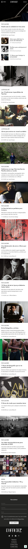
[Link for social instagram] (15, 536)
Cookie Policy (14, 546)
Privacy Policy (21, 519)
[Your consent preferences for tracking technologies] (25, 546)
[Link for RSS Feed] (18, 536)
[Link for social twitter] (9, 536)
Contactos (14, 542)
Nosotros (14, 539)
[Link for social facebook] (12, 536)
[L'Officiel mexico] (14, 2)
